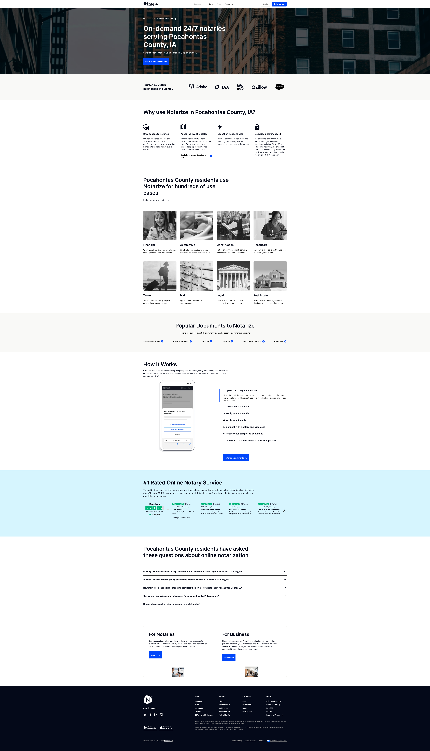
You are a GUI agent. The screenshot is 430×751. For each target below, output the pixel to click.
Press (197, 705)
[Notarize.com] (148, 699)
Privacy (261, 740)
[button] (199, 4)
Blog (244, 701)
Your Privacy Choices (278, 741)
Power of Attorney (273, 705)
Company (198, 701)
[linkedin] (156, 715)
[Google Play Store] (150, 727)
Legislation (199, 708)
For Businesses (224, 711)
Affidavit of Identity (273, 701)
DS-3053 (269, 711)
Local (244, 708)
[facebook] (150, 715)
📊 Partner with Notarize (204, 715)
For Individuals (224, 705)
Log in (265, 4)
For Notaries (223, 708)
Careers (198, 711)
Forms (219, 4)
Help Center (246, 705)
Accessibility (237, 740)
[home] (158, 4)
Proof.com (168, 741)
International (247, 711)
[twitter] (145, 715)
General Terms (250, 740)
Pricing (210, 4)
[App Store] (166, 727)
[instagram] (161, 715)
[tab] (253, 395)
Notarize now (279, 4)
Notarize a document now (156, 61)
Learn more (155, 655)
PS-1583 (269, 708)
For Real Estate (224, 715)
